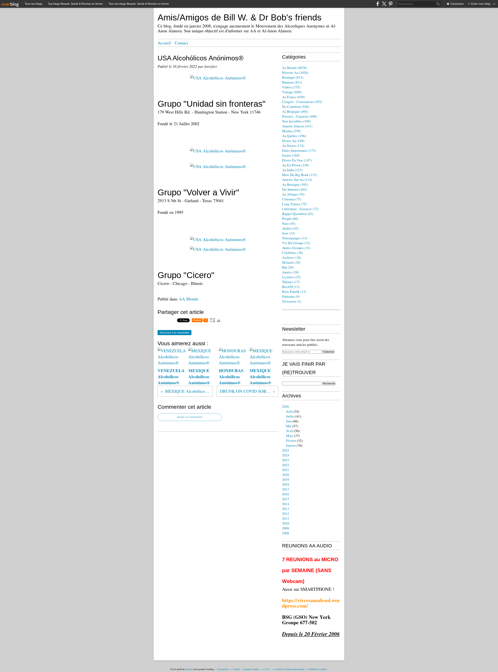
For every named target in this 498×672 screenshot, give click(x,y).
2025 (285, 450)
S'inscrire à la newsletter (174, 332)
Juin (289, 421)
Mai (289, 426)
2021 (285, 469)
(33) (288, 233)
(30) (292, 252)
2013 (285, 508)
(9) (291, 296)
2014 (285, 503)
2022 (285, 464)
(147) (297, 160)
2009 (285, 528)
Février (291, 440)
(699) (292, 92)
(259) (291, 131)
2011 (285, 518)
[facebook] (377, 4)
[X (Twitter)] (384, 4)
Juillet (290, 416)
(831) (292, 82)
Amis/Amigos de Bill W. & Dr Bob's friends (240, 17)
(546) (295, 106)
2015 (285, 499)
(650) (293, 96)
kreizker (189, 669)
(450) (296, 121)
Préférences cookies (318, 669)
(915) (292, 77)
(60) (290, 218)
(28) (288, 267)
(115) (299, 174)
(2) (291, 301)
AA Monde (188, 299)
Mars (289, 435)
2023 (285, 460)
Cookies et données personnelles (290, 669)
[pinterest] (390, 4)
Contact (181, 43)
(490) (299, 116)
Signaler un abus (252, 669)
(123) (292, 169)
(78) (293, 194)
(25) (291, 277)
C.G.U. (267, 669)
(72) (300, 208)
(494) (295, 111)
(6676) (294, 67)
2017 (285, 489)
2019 (285, 479)
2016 (285, 494)
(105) (295, 184)
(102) (294, 189)
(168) (291, 155)
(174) (293, 145)
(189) (293, 140)
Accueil (164, 43)
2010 (285, 523)
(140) (295, 165)
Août (289, 411)
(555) (302, 101)
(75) (291, 199)
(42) (290, 228)
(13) (291, 286)
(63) (297, 213)
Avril (289, 430)
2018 (285, 484)
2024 (285, 455)
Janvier (291, 445)
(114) (297, 179)
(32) (296, 242)
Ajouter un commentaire (189, 417)
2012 (285, 513)
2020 (285, 474)
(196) (294, 135)
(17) (291, 281)
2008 (285, 533)
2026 (285, 406)
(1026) (295, 72)
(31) (296, 247)
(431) (297, 126)
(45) (288, 223)
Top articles (223, 669)
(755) (291, 87)
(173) (299, 150)
